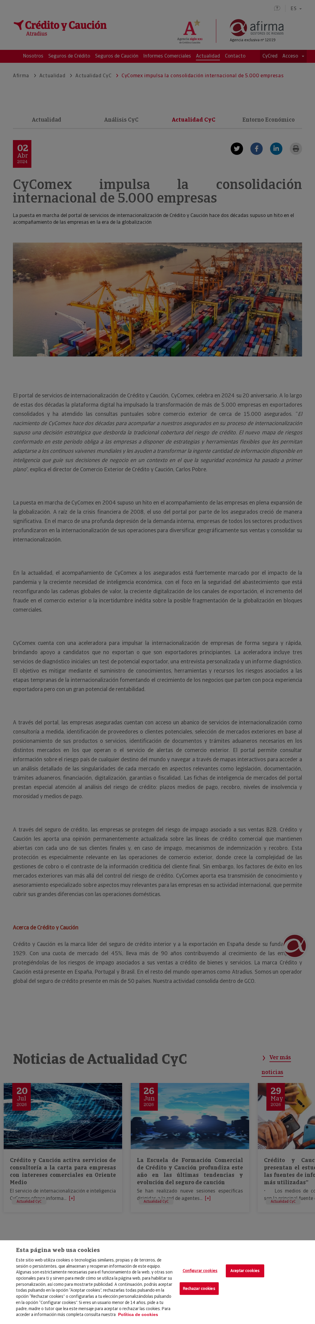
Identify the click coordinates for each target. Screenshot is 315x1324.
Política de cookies (138, 1314)
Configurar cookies (200, 1270)
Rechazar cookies (199, 1288)
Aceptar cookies (245, 1270)
